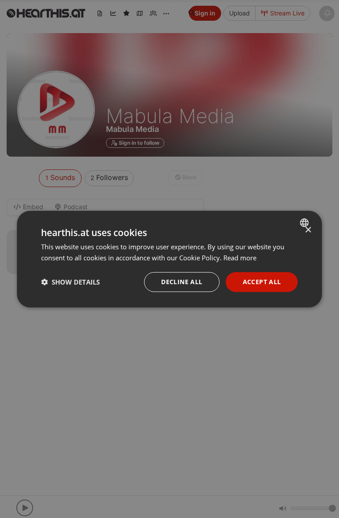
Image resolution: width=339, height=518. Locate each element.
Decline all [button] (181, 282)
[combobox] (305, 222)
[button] (70, 282)
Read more (239, 257)
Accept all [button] (262, 282)
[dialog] (169, 259)
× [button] (308, 230)
